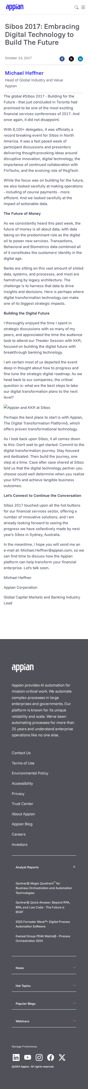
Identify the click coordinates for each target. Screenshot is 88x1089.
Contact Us (21, 752)
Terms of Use (23, 763)
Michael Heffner (24, 72)
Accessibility (22, 783)
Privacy (18, 793)
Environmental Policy (30, 773)
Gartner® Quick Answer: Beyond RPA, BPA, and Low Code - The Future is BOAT (43, 907)
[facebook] (62, 58)
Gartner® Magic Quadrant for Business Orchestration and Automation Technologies (44, 888)
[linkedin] (80, 58)
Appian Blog (22, 823)
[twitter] (71, 58)
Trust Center (22, 803)
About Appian (23, 813)
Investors (19, 844)
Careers (18, 834)
